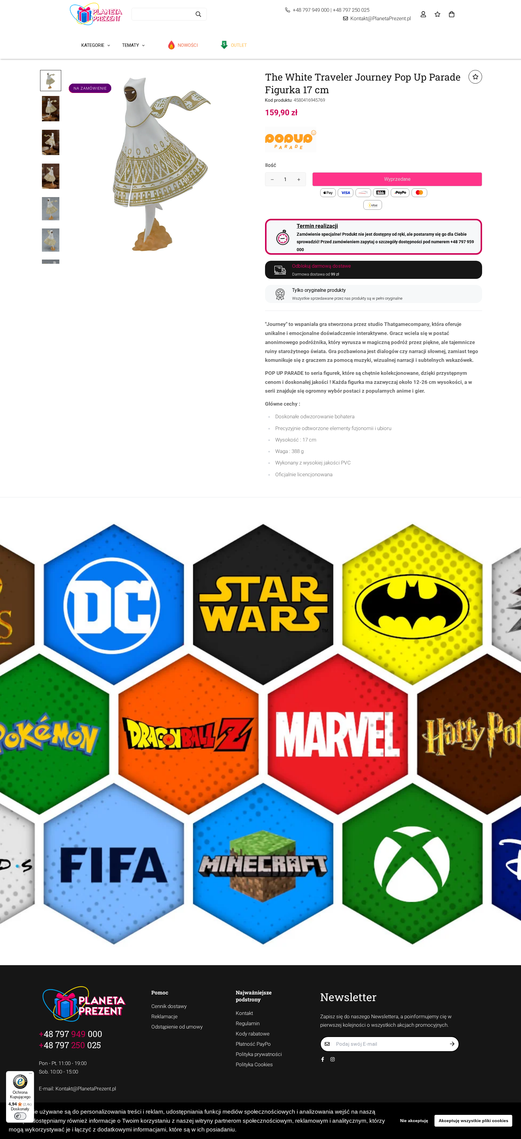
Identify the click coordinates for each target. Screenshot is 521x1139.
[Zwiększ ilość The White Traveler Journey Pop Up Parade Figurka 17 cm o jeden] (299, 180)
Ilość (270, 165)
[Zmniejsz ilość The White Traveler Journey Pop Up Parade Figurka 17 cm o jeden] (272, 180)
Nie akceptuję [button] (414, 1120)
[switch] (20, 1116)
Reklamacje (164, 1016)
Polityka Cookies (254, 1064)
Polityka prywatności (259, 1054)
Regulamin (248, 1023)
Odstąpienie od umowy (177, 1027)
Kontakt (244, 1013)
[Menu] (30, 1074)
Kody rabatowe (253, 1034)
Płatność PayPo (253, 1044)
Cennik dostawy (169, 1006)
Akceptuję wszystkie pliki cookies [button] (473, 1120)
